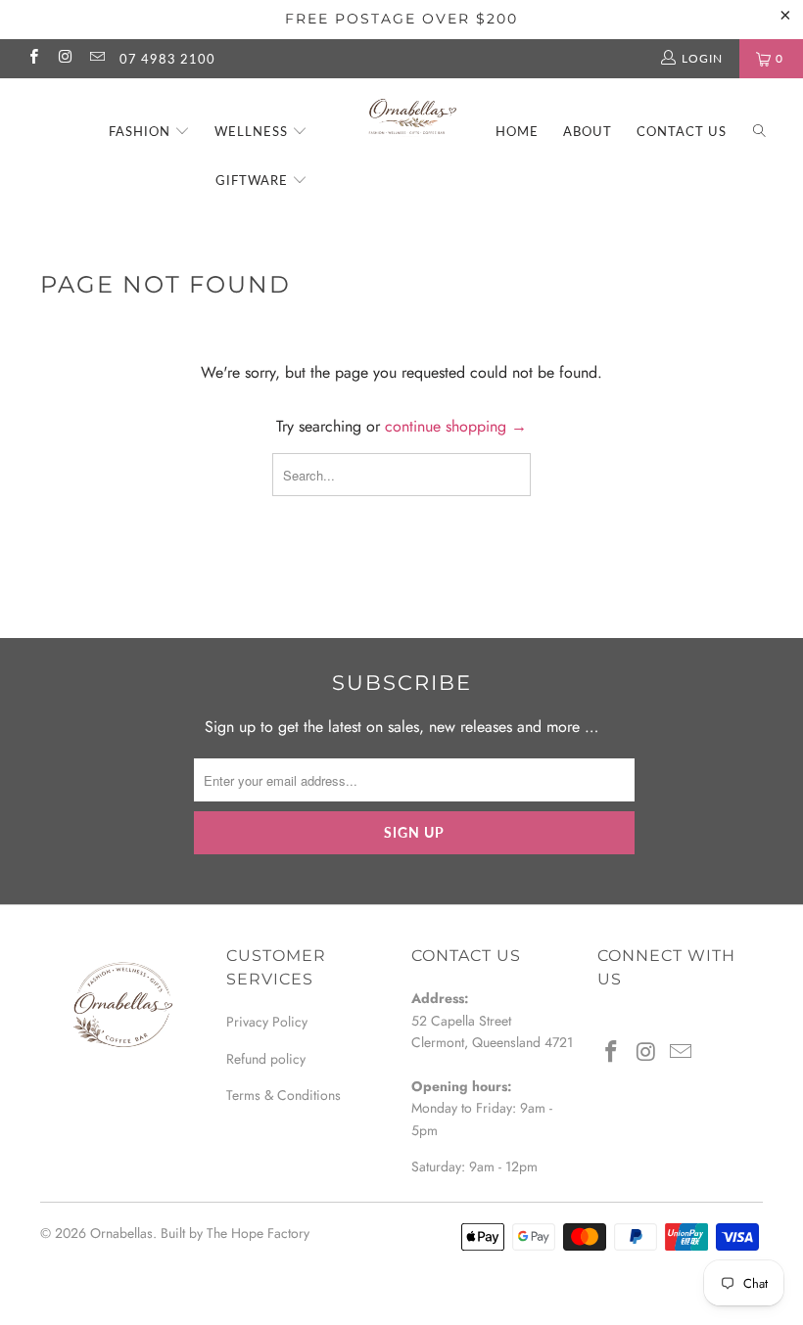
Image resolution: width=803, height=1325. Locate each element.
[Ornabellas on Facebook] (32, 59)
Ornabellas (121, 1233)
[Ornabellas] (410, 110)
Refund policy (266, 1059)
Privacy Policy (266, 1021)
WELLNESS (253, 131)
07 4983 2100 (167, 59)
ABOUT (587, 131)
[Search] (760, 133)
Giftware (253, 180)
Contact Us (682, 131)
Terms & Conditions (283, 1095)
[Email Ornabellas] (96, 59)
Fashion (141, 131)
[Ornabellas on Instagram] (64, 59)
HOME (517, 131)
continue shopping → (456, 426)
